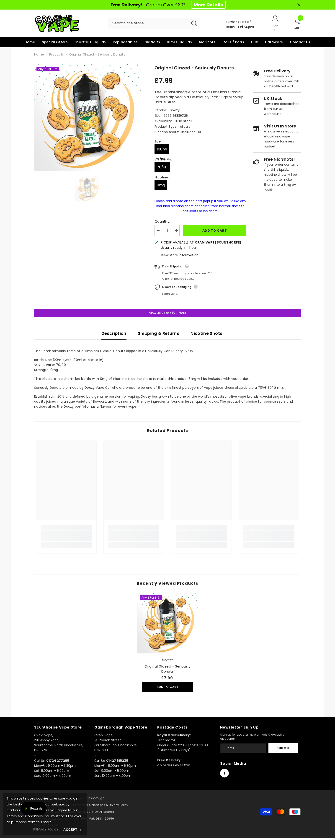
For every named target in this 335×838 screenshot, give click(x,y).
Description (113, 333)
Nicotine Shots (206, 333)
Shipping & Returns (158, 333)
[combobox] (148, 23)
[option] (87, 117)
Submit (283, 748)
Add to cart (214, 230)
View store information (179, 255)
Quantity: (162, 221)
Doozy (175, 110)
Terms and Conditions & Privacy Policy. (101, 805)
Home (39, 54)
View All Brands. (103, 812)
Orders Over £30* (167, 4)
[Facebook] (224, 773)
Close (299, 5)
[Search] (154, 23)
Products (56, 54)
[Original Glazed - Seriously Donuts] (167, 623)
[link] (66, 536)
